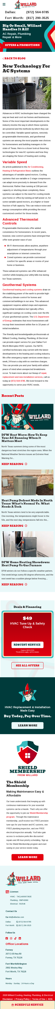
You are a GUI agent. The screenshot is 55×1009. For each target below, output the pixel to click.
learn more (27, 857)
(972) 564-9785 (37, 12)
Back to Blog (14, 58)
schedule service (29, 1005)
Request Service (27, 645)
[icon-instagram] (11, 938)
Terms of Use (38, 999)
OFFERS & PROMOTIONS (22, 45)
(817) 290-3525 (37, 18)
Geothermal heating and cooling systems (22, 290)
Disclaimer (8, 999)
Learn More (27, 725)
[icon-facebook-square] (7, 938)
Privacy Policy (23, 999)
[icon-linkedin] (20, 938)
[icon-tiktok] (15, 938)
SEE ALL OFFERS (27, 665)
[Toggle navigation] (4, 4)
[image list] (25, 4)
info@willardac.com (16, 917)
